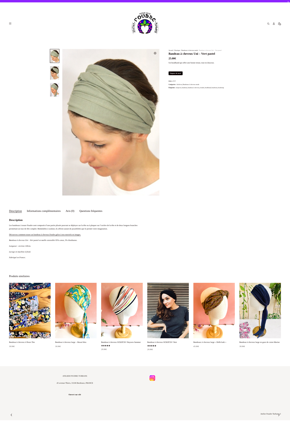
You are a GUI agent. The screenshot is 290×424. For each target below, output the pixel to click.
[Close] (288, 2)
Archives (179, 93)
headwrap (221, 96)
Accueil (171, 59)
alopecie (178, 96)
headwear (214, 96)
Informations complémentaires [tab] (44, 219)
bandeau (184, 96)
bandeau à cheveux (194, 96)
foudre (202, 96)
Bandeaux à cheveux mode (189, 59)
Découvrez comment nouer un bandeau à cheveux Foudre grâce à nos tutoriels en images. (45, 243)
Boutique (177, 59)
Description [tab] (15, 219)
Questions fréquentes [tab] (90, 219)
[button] (155, 62)
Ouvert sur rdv (75, 403)
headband (208, 96)
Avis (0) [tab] (70, 219)
